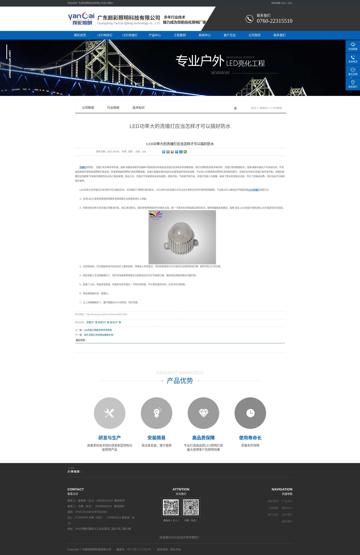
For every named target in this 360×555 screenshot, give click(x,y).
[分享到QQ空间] (168, 151)
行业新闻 (113, 107)
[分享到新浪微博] (172, 151)
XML (289, 3)
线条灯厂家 (103, 322)
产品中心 (155, 35)
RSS (284, 3)
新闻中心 (205, 35)
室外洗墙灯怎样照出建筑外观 (98, 335)
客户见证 (230, 35)
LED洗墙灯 (129, 35)
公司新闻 (88, 107)
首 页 (253, 108)
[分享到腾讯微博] (176, 151)
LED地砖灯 (105, 35)
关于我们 (287, 514)
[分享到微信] (185, 151)
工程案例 (180, 35)
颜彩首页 (80, 35)
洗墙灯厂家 (92, 322)
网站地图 (275, 3)
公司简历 (255, 35)
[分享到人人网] (181, 151)
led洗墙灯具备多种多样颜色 (98, 330)
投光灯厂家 (115, 322)
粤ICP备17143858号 (140, 549)
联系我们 (280, 35)
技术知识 (139, 107)
